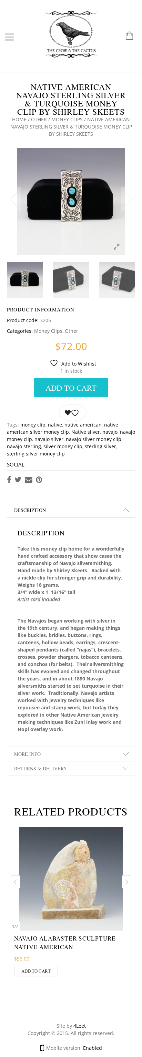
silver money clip (62, 446)
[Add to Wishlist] (73, 412)
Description (30, 510)
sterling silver (100, 446)
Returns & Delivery (40, 768)
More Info (27, 754)
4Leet (79, 1026)
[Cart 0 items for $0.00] (126, 36)
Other (39, 119)
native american (83, 424)
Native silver (85, 432)
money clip (32, 424)
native (55, 424)
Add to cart (71, 387)
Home (19, 119)
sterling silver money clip (36, 453)
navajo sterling (24, 446)
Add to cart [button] (36, 971)
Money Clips (67, 119)
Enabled (92, 1048)
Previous (14, 199)
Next (128, 199)
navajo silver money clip (93, 439)
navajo (110, 432)
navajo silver (48, 439)
